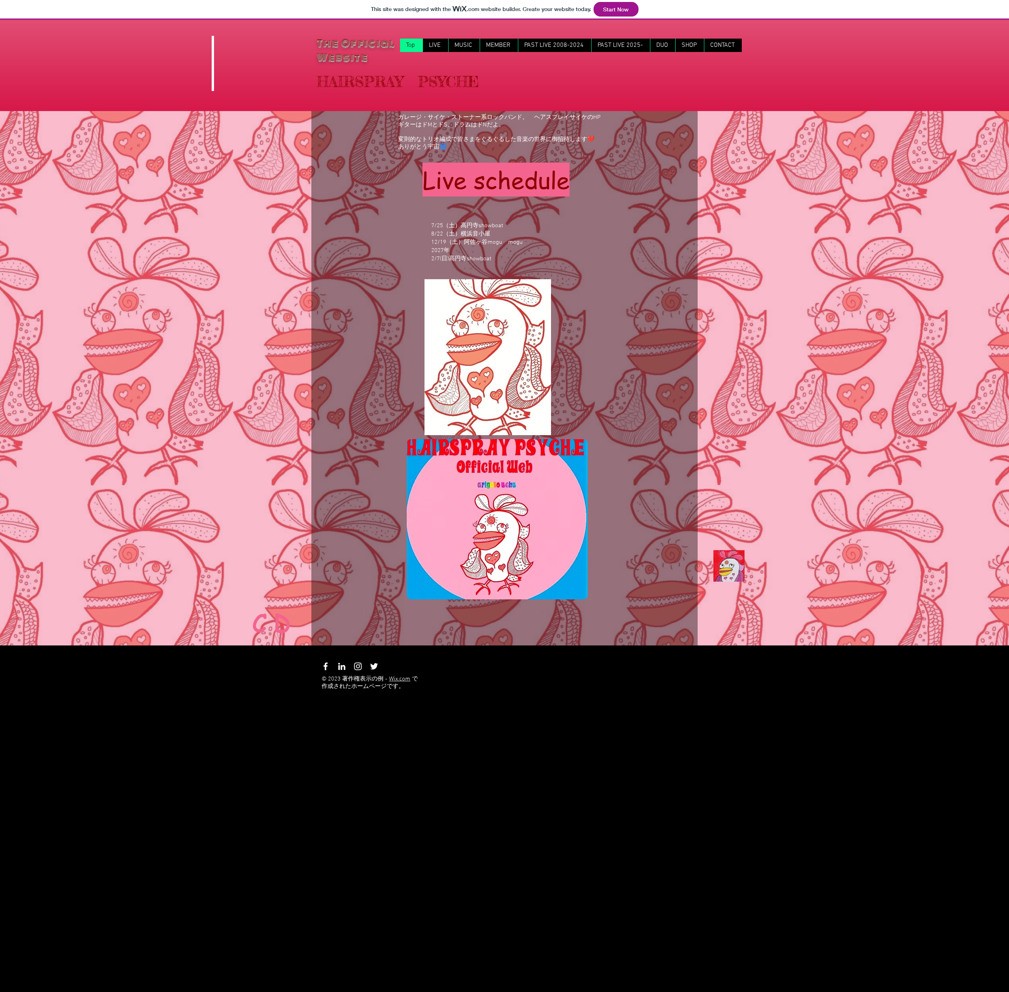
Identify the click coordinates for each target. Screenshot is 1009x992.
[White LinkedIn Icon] (342, 666)
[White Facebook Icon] (325, 666)
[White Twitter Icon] (374, 666)
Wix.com (399, 678)
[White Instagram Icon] (358, 666)
